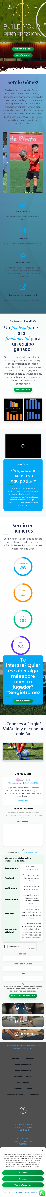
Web (23, 974)
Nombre (23, 954)
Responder (23, 801)
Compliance (34, 1094)
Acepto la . (23, 852)
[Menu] (36, 7)
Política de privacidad (23, 1192)
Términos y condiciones (23, 1088)
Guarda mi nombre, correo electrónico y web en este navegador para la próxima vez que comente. (23, 989)
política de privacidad (28, 852)
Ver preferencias (23, 1185)
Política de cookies (9, 1192)
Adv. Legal (15, 1058)
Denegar (23, 1179)
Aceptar (23, 1173)
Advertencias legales (15, 1094)
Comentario (23, 822)
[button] (43, 1150)
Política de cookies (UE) (23, 1076)
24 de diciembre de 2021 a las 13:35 (23, 783)
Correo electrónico (22, 964)
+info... (37, 869)
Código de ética (23, 1082)
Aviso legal (34, 1192)
